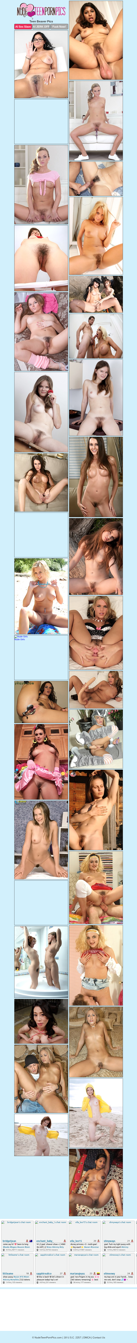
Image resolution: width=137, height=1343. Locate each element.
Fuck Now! (59, 26)
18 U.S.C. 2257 (72, 1337)
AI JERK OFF (41, 26)
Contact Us (99, 1337)
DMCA (86, 1337)
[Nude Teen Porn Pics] (41, 11)
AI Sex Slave (23, 26)
